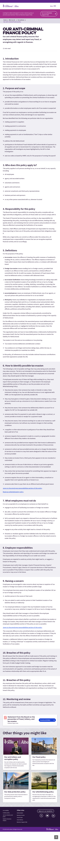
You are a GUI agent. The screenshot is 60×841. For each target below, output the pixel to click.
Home (5, 20)
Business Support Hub (22, 822)
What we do (12, 20)
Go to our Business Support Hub (47, 14)
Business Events (21, 815)
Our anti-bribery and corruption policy (12, 758)
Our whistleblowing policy (43, 792)
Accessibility (6, 810)
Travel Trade (20, 817)
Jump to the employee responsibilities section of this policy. (22, 488)
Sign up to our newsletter (46, 811)
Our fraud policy (39, 757)
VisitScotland (20, 813)
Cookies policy (6, 812)
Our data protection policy (14, 792)
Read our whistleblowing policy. (13, 492)
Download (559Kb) (45, 720)
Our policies (21, 20)
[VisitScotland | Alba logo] (12, 6)
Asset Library (20, 819)
